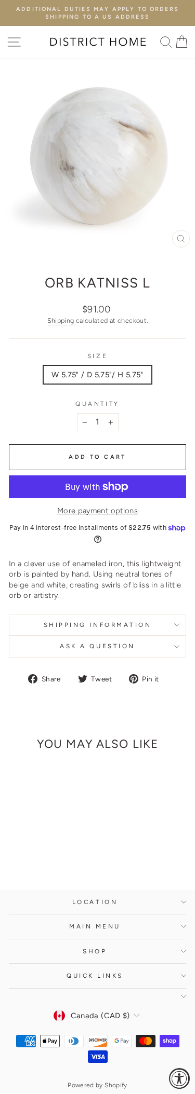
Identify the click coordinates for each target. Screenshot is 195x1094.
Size (97, 356)
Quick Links (95, 975)
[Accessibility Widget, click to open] (179, 1078)
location (95, 902)
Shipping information (98, 624)
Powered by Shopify (97, 1085)
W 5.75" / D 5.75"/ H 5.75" (97, 374)
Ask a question (97, 646)
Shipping (60, 320)
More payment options (97, 510)
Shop (95, 951)
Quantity (97, 403)
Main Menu (95, 926)
